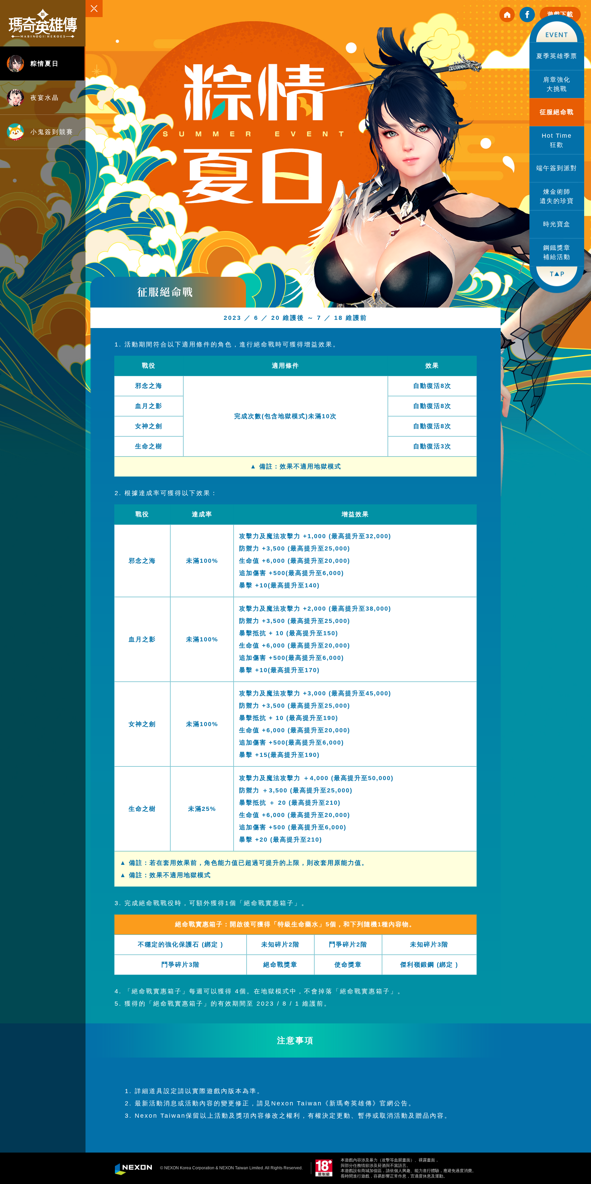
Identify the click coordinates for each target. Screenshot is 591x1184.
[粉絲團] (527, 14)
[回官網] (507, 14)
